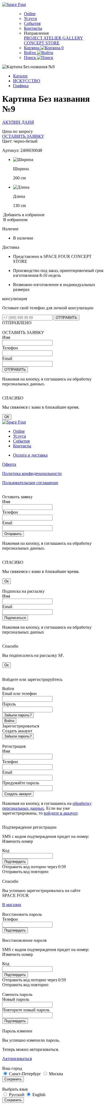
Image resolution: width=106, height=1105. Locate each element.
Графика (21, 85)
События (32, 23)
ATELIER (53, 38)
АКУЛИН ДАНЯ (18, 122)
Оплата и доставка (30, 455)
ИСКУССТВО (26, 80)
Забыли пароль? (18, 715)
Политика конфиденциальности (32, 473)
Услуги (30, 18)
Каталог (20, 76)
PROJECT (33, 38)
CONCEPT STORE (42, 43)
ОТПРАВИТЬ (66, 318)
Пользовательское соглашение (30, 482)
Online (30, 13)
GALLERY (73, 38)
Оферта (9, 464)
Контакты (33, 28)
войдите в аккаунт (60, 813)
